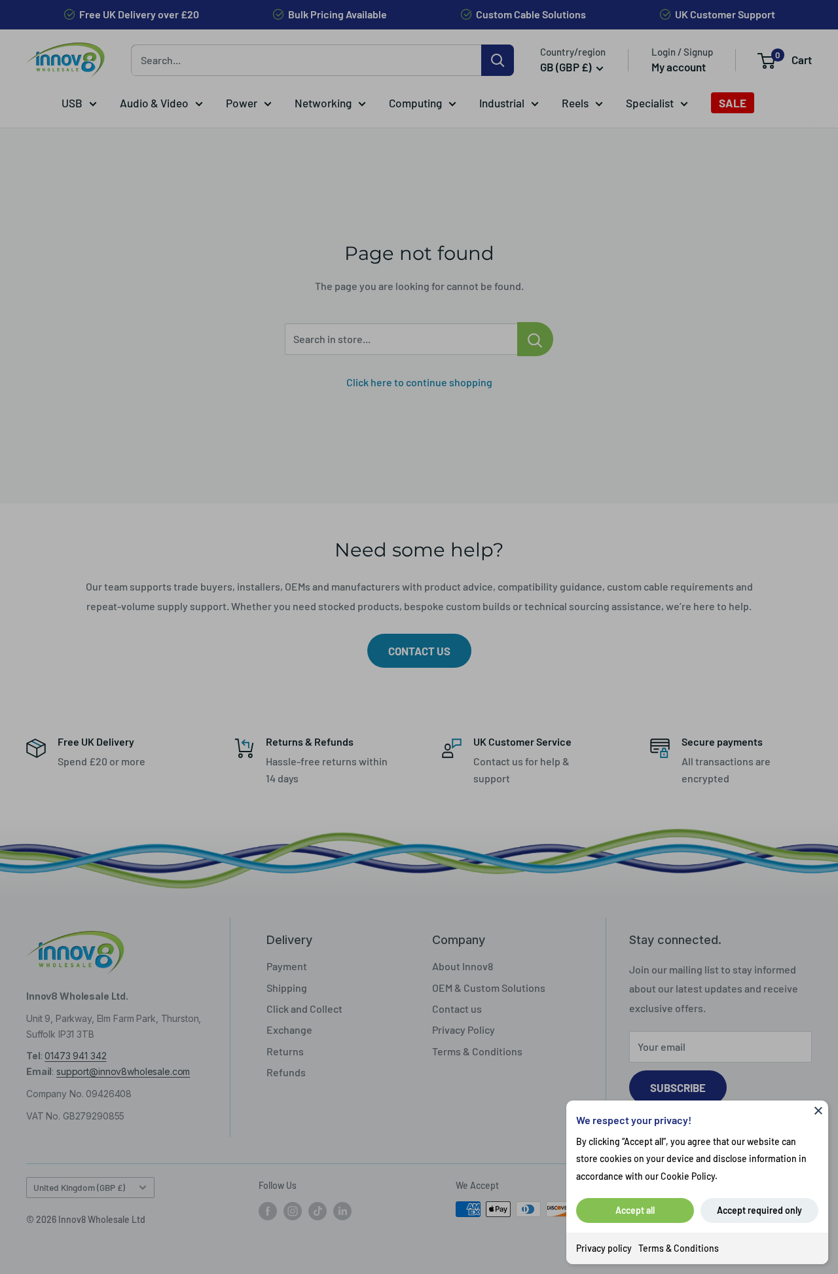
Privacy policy (604, 1248)
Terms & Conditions (678, 1248)
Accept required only (759, 1210)
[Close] (818, 1110)
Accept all (635, 1210)
